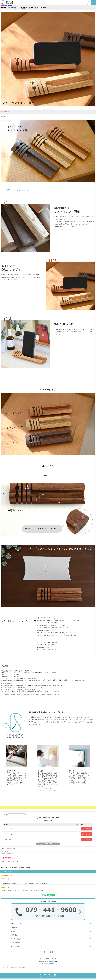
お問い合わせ (5, 851)
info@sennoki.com (49, 963)
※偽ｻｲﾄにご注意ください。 (7, 965)
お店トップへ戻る (17, 924)
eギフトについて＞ (48, 820)
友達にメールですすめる (7, 853)
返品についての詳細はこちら (8, 848)
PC (55, 975)
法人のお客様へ (16, 946)
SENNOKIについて (17, 931)
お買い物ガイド (16, 935)
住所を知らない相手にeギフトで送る (49, 818)
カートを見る (15, 927)
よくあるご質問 (16, 939)
